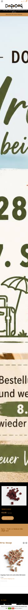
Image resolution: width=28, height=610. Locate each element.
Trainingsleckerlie (6, 509)
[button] (24, 543)
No (13, 608)
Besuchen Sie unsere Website (14, 14)
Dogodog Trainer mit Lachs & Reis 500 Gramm (13, 575)
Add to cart (8, 518)
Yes (9, 608)
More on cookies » (18, 608)
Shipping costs (11, 578)
